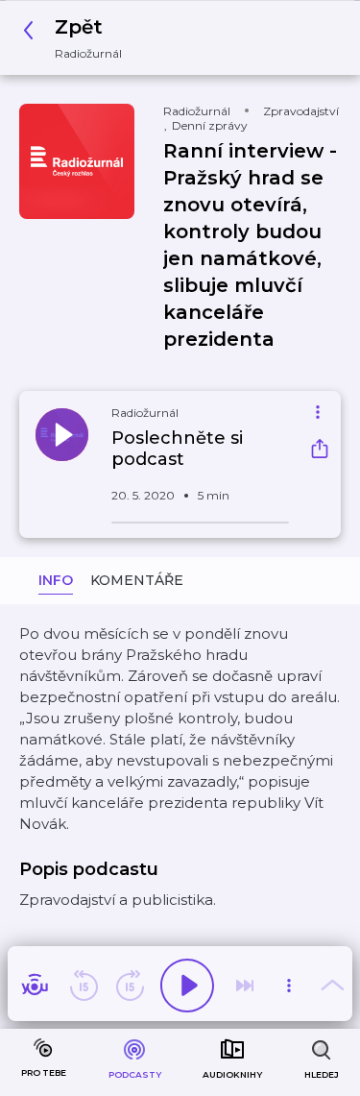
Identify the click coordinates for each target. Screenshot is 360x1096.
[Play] (187, 985)
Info (55, 580)
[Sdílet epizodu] (319, 451)
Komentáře (136, 580)
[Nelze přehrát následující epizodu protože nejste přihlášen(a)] (245, 985)
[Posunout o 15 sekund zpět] (83, 985)
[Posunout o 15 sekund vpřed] (129, 985)
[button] (78, 38)
